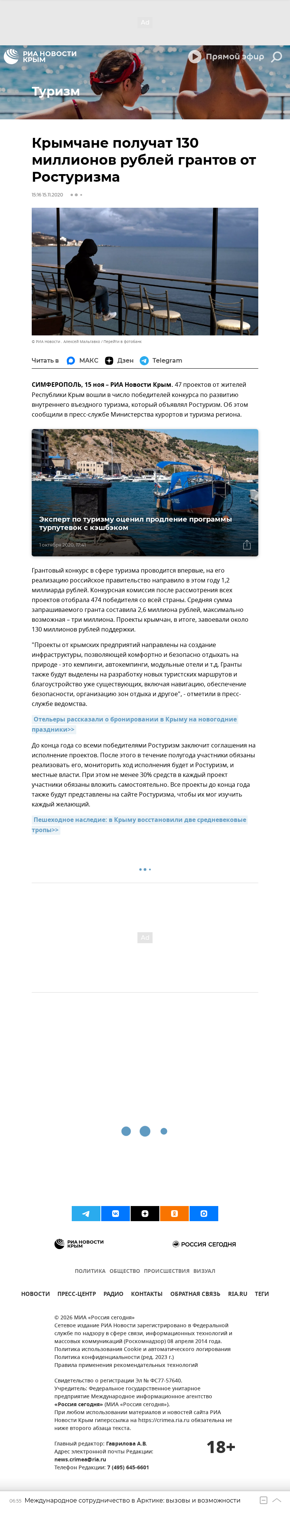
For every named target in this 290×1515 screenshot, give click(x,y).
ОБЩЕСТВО (125, 1271)
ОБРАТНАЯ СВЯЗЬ (195, 1295)
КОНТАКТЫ (147, 1295)
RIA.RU (237, 1295)
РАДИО (113, 1295)
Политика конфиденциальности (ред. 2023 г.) (114, 1357)
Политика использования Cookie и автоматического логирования (142, 1349)
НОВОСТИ (35, 1295)
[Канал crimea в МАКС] (204, 1213)
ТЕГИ (262, 1295)
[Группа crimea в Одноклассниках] (174, 1213)
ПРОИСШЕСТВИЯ (167, 1271)
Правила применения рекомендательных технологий (126, 1365)
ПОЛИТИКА (90, 1271)
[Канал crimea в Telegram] (86, 1213)
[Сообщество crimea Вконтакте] (115, 1213)
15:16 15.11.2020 (47, 195)
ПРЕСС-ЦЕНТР (76, 1295)
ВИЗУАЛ (204, 1271)
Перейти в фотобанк (122, 341)
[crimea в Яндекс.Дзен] (145, 1213)
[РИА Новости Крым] (40, 56)
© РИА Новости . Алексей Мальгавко (66, 341)
